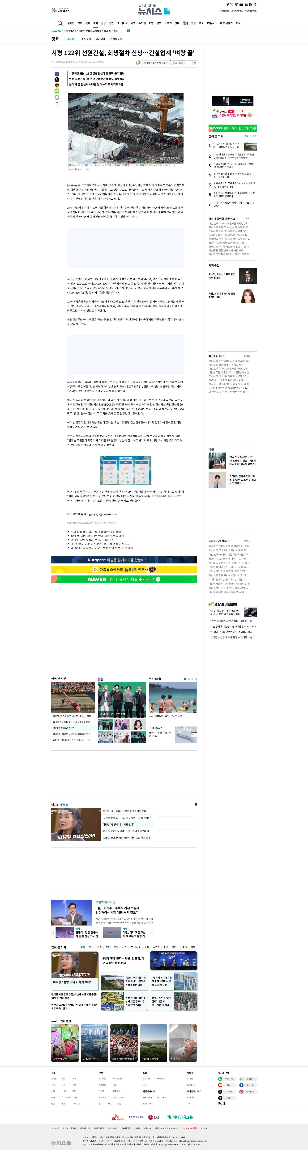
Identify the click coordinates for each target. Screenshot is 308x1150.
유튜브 (228, 1085)
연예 (177, 23)
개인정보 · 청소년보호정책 (166, 1128)
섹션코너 (102, 1097)
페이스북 (250, 1085)
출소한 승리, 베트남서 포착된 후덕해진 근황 (124, 811)
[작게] (190, 62)
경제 (95, 23)
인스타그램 (250, 1091)
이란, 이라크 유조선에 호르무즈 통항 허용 (134, 936)
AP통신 (190, 1078)
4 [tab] (196, 679)
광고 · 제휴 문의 (70, 1128)
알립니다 (204, 1128)
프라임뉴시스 (237, 10)
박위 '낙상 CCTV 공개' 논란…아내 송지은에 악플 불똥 (127, 831)
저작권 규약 (112, 1128)
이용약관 (147, 1128)
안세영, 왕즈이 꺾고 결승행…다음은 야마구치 (74, 716)
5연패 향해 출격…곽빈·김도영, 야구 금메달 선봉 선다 (123, 960)
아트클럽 (102, 1084)
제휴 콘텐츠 (226, 23)
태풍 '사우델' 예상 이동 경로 (160, 734)
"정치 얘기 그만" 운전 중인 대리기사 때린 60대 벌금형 (162, 981)
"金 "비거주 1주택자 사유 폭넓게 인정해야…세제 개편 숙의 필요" (118, 910)
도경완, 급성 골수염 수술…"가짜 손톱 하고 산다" (127, 837)
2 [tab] (189, 679)
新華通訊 (191, 1084)
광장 (193, 23)
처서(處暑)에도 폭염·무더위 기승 (165, 716)
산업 (111, 23)
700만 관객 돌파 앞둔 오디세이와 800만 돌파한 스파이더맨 (74, 722)
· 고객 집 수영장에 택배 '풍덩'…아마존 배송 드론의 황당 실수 (233, 637)
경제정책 (86, 39)
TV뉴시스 (212, 23)
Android (190, 1097)
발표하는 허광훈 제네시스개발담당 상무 (71, 733)
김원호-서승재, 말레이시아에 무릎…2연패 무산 (74, 739)
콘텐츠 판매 (99, 1128)
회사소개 (55, 1128)
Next (152, 933)
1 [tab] (185, 679)
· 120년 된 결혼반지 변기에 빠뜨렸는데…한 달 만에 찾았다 (233, 621)
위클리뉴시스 (251, 10)
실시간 (71, 23)
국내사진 (146, 1078)
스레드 (228, 1097)
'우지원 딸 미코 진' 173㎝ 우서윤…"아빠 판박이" (127, 818)
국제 (88, 23)
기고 (115, 1084)
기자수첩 (214, 265)
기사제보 (136, 1128)
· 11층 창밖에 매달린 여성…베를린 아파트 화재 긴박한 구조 (233, 626)
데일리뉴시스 (118, 1097)
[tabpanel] (173, 702)
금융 (103, 23)
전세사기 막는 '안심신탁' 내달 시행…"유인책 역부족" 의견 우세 (161, 1001)
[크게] (195, 62)
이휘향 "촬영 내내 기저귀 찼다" (118, 824)
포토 (201, 23)
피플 (211, 449)
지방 (151, 23)
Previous (53, 933)
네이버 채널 (229, 1078)
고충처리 (125, 1128)
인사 (100, 1103)
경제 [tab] (246, 136)
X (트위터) (228, 1091)
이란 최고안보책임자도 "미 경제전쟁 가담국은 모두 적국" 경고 (74, 1006)
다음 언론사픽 (250, 1078)
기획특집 (116, 1091)
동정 (119, 1103)
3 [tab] (192, 679)
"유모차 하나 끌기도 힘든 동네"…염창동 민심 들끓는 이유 (135, 981)
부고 (110, 1103)
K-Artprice (223, 10)
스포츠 (168, 23)
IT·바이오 (122, 23)
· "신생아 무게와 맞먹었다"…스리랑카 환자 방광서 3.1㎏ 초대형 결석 (233, 632)
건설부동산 (116, 39)
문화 (159, 23)
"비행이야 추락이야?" (63, 728)
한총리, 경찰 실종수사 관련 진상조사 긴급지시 (87, 936)
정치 (80, 23)
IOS (188, 1103)
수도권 (142, 23)
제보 (238, 23)
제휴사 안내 (85, 1128)
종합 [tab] (254, 136)
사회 (133, 23)
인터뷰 (101, 1091)
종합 (83, 947)
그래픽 (145, 1084)
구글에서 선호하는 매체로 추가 (156, 62)
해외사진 (160, 1078)
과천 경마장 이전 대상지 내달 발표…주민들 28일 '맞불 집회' (135, 1001)
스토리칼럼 (117, 1078)
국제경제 (100, 39)
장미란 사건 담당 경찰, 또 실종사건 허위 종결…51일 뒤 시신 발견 (74, 996)
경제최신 (72, 39)
